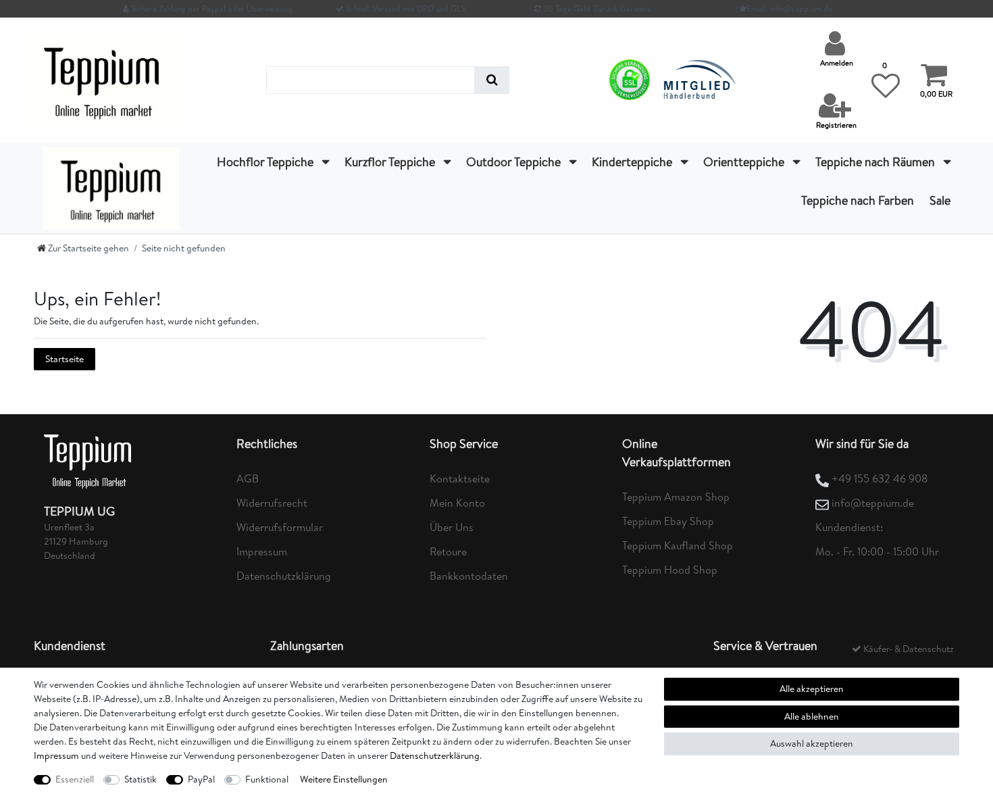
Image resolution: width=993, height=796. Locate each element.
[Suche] (492, 80)
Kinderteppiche (633, 161)
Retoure (448, 551)
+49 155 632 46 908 (880, 478)
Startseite (64, 359)
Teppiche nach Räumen (876, 161)
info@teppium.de (873, 502)
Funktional (266, 779)
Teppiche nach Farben (857, 200)
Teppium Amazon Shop (676, 496)
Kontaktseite (460, 478)
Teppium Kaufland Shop (677, 545)
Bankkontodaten (469, 575)
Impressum (261, 551)
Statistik (140, 779)
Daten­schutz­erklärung (435, 755)
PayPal (201, 779)
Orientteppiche (745, 161)
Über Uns (452, 527)
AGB (247, 478)
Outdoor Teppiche (514, 161)
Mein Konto (457, 502)
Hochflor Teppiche (266, 161)
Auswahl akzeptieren (811, 743)
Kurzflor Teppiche (391, 161)
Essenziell (74, 779)
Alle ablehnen (811, 716)
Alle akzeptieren (812, 688)
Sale (940, 200)
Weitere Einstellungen (344, 779)
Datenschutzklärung (283, 575)
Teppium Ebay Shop (668, 521)
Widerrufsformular (279, 527)
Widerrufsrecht (271, 502)
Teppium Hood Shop (669, 569)
